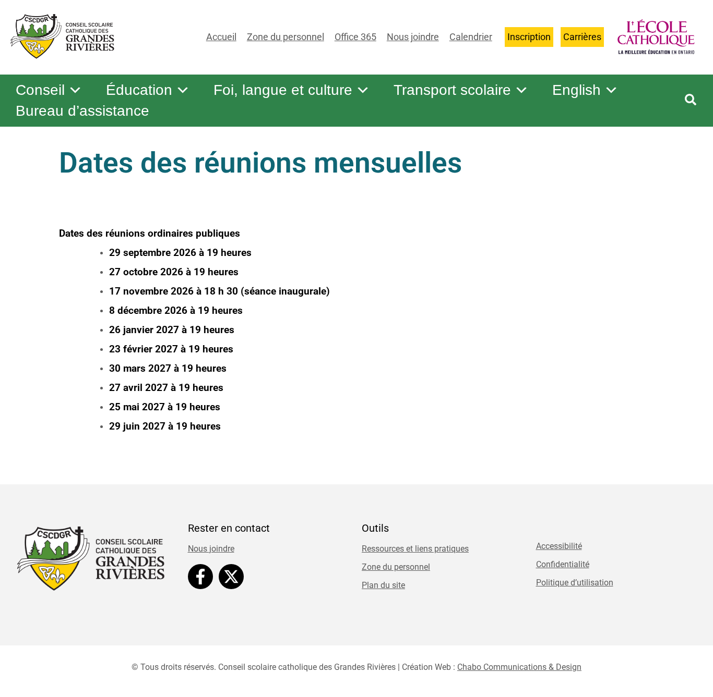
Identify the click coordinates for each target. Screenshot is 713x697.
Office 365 (355, 36)
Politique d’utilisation (574, 583)
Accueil (221, 36)
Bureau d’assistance (82, 111)
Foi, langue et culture (282, 90)
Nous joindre (413, 36)
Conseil (40, 90)
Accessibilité (559, 546)
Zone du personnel (285, 36)
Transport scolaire (452, 90)
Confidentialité (562, 564)
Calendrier (470, 36)
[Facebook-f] (200, 576)
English (576, 90)
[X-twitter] (231, 576)
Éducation (139, 90)
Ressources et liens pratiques (415, 549)
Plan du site (383, 585)
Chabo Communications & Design (519, 667)
